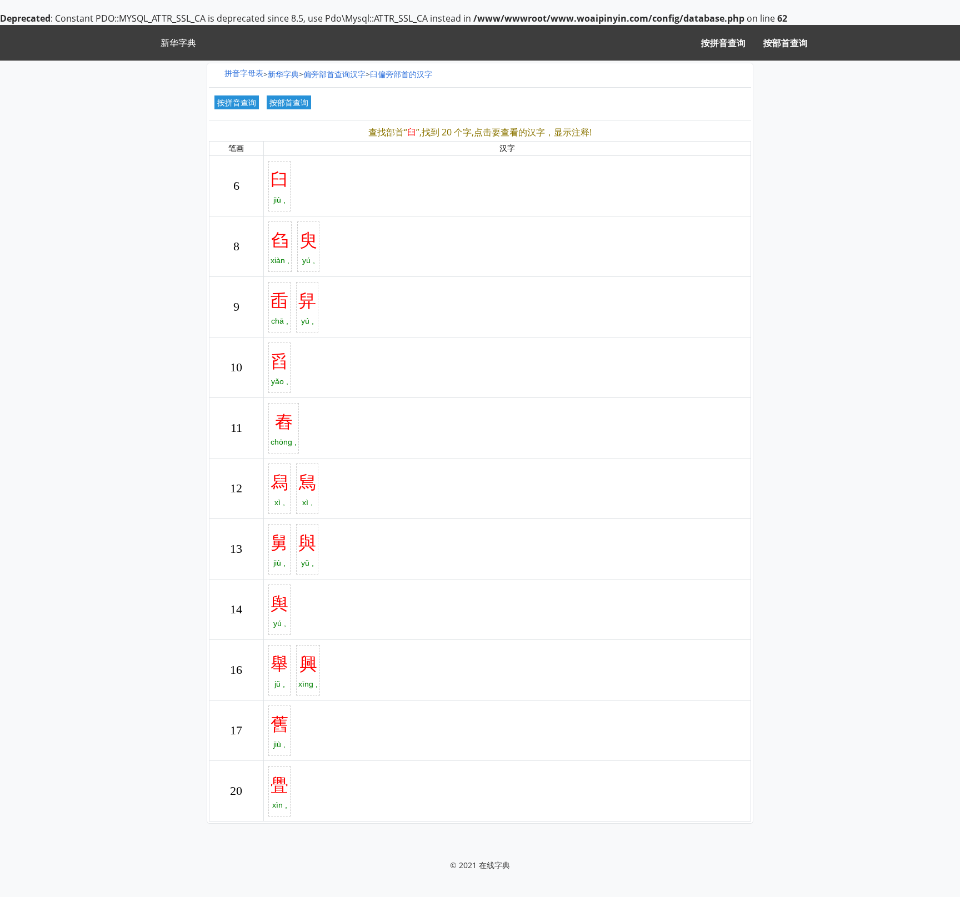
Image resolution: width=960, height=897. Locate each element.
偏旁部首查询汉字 (334, 74)
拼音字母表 (243, 73)
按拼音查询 (723, 43)
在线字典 (494, 865)
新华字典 (283, 74)
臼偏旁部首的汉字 (401, 74)
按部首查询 (785, 43)
